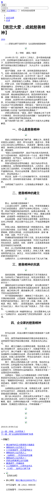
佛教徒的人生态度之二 (16, 453)
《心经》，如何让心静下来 (18, 468)
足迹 (8, 20)
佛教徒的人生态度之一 (16, 458)
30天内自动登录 (27, 11)
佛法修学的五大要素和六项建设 (20, 445)
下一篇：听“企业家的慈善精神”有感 (17, 434)
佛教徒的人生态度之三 (16, 447)
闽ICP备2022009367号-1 (26, 480)
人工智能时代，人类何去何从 (19, 466)
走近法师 (10, 18)
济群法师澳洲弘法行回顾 (17, 460)
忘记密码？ (12, 11)
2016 (3, 39)
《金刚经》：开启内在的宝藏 (19, 455)
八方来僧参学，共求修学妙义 (19, 450)
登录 (3, 11)
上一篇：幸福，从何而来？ (13, 431)
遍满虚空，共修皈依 (15, 463)
